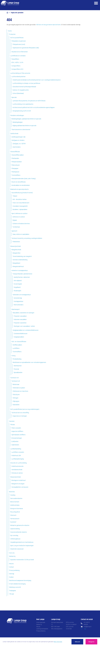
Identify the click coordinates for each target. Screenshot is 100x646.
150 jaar (11, 594)
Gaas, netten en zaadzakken (21, 234)
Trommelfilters (15, 175)
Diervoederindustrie (16, 498)
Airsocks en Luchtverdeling (18, 463)
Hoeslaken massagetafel (20, 206)
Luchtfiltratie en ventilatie (18, 56)
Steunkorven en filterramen (19, 52)
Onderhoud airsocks (17, 466)
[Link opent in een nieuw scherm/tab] (82, 629)
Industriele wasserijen (17, 549)
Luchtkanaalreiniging (17, 459)
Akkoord (77, 642)
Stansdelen (16, 404)
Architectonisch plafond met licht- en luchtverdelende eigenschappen (34, 107)
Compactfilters (15, 66)
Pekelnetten (16, 241)
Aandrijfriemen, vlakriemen (22, 277)
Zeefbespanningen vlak (18, 137)
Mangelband (16, 263)
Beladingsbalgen (18, 122)
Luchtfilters (16, 348)
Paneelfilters (15, 59)
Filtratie (12, 424)
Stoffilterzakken (17, 345)
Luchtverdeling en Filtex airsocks (20, 73)
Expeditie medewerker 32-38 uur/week (22, 559)
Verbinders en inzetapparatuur (22, 294)
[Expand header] (96, 3)
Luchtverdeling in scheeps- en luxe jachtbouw (26, 83)
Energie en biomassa (16, 508)
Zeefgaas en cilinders (17, 140)
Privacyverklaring (14, 570)
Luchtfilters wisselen (17, 452)
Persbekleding (17, 359)
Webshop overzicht (15, 587)
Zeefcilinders (17, 147)
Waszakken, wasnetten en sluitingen (23, 313)
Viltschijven (16, 394)
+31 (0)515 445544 (87, 623)
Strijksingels (17, 290)
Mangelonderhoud (18, 266)
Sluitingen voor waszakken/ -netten (24, 326)
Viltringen (15, 398)
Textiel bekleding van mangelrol (22, 256)
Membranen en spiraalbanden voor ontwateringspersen (29, 362)
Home (10, 31)
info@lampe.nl (87, 626)
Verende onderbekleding (20, 260)
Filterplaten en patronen (18, 41)
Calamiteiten (15, 445)
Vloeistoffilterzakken (17, 155)
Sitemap (11, 574)
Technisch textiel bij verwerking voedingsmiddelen (26, 238)
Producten (12, 34)
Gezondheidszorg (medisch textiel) (22, 192)
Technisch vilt (14, 378)
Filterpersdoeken (16, 162)
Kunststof (13, 522)
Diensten (11, 421)
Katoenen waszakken (20, 319)
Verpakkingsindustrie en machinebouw (21, 542)
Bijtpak (15, 220)
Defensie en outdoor (19, 217)
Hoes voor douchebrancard (21, 203)
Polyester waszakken (20, 316)
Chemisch (13, 515)
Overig (13, 355)
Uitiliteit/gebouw (15, 539)
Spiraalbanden (18, 372)
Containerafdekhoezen (20, 333)
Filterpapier (14, 168)
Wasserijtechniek (15, 246)
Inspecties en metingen (20, 416)
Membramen (18, 366)
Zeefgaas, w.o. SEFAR (19, 143)
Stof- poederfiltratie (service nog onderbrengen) (24, 409)
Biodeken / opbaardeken (20, 209)
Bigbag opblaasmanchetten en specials (24, 125)
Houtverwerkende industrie (18, 532)
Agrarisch (14, 231)
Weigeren (91, 642)
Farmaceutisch (14, 518)
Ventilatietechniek (16, 469)
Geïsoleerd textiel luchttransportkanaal (24, 86)
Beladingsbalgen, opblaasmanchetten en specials (26, 119)
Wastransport (15, 309)
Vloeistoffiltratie (15, 151)
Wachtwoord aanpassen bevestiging (20, 580)
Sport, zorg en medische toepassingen (22, 545)
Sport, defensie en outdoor (19, 213)
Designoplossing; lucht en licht (22, 111)
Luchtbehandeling (15, 449)
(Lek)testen (14, 441)
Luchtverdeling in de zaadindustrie (23, 104)
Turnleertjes (16, 227)
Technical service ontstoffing (20, 412)
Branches (12, 491)
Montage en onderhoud (18, 480)
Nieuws (11, 563)
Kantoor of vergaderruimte (21, 90)
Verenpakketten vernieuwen (19, 487)
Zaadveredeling (15, 529)
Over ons (11, 553)
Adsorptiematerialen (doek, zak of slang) (23, 178)
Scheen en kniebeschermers (21, 223)
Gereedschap (18, 298)
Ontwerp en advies (17, 473)
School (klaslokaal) (18, 93)
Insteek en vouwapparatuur (19, 270)
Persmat (16, 369)
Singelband (17, 287)
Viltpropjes (16, 401)
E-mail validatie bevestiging (17, 584)
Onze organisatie (40, 622)
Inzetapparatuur (18, 301)
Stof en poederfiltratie (17, 37)
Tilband (15, 196)
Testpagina (12, 590)
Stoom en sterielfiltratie (18, 182)
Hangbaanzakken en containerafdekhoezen (25, 330)
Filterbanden (15, 158)
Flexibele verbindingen (17, 115)
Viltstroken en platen (19, 388)
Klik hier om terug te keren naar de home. (48, 24)
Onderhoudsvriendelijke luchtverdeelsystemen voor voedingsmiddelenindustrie (37, 80)
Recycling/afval (15, 512)
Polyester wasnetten (20, 323)
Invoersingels (18, 284)
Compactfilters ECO (17, 69)
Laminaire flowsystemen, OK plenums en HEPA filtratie (29, 101)
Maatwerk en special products (19, 189)
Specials (14, 97)
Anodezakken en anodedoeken (20, 185)
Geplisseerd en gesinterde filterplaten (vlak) (26, 48)
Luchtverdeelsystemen (18, 76)
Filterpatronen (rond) (19, 44)
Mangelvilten (16, 253)
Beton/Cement (14, 502)
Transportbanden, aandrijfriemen (22, 274)
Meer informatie (58, 641)
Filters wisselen (16, 428)
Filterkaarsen (15, 172)
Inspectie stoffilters (17, 431)
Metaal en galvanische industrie (19, 525)
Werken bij (12, 556)
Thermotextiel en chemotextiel (20, 129)
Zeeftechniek (14, 133)
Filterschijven (15, 165)
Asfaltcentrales (14, 505)
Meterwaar (16, 384)
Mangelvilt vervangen (17, 483)
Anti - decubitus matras (19, 199)
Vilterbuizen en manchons (20, 391)
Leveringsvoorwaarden (42, 628)
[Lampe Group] (10, 3)
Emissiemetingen (16, 438)
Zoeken (11, 577)
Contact (11, 567)
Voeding (12, 495)
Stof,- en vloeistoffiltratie (18, 341)
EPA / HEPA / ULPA (17, 62)
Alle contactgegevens (56, 628)
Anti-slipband (18, 280)
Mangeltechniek (16, 249)
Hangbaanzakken (19, 337)
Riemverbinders (18, 305)
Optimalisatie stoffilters (18, 434)
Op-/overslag (14, 535)
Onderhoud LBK (16, 455)
